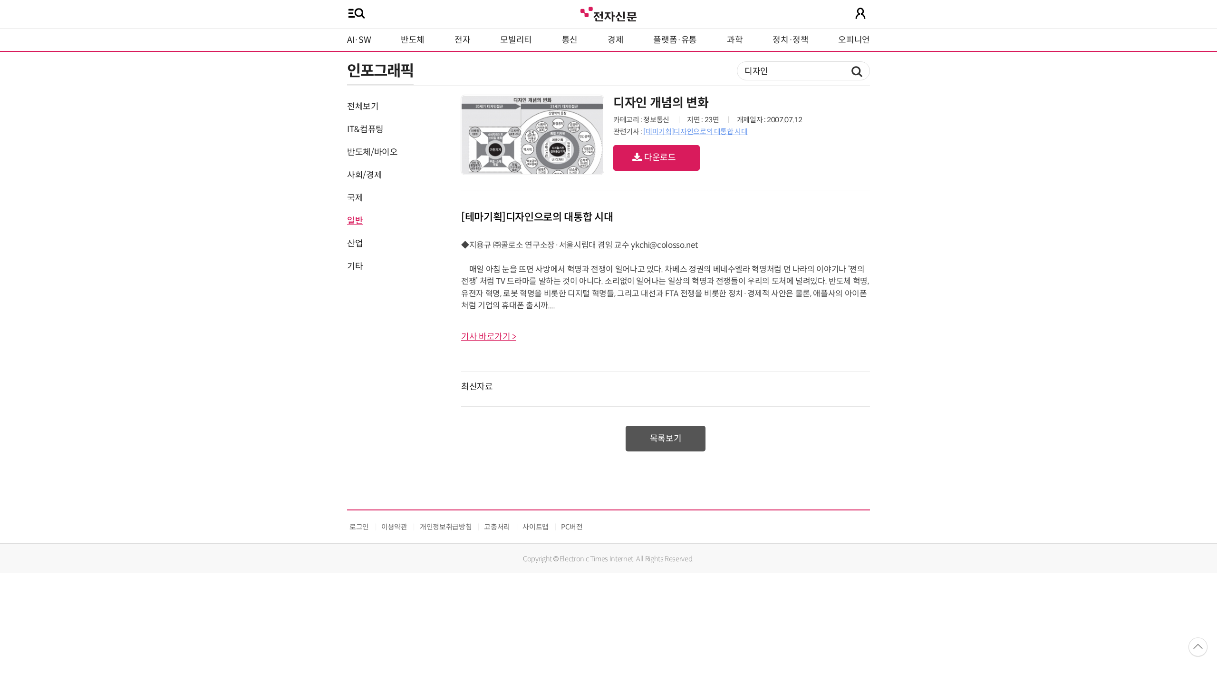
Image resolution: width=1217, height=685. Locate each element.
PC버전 (572, 526)
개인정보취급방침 (446, 526)
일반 (355, 220)
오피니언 (854, 40)
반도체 (413, 40)
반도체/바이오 (372, 152)
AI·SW (359, 40)
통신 (570, 40)
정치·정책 (790, 40)
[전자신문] (608, 13)
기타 (355, 266)
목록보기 (666, 438)
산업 (355, 243)
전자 (462, 40)
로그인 (359, 526)
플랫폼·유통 (675, 40)
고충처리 (497, 526)
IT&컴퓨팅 (365, 129)
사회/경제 (364, 175)
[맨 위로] (1197, 646)
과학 (735, 40)
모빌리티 (516, 40)
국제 (355, 198)
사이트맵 (535, 526)
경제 (615, 40)
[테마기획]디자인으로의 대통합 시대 (695, 131)
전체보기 (363, 106)
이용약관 (394, 526)
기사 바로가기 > (488, 337)
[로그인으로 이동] (860, 13)
